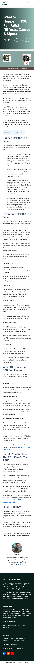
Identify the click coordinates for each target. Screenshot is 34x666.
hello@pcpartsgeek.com (15, 648)
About (4, 625)
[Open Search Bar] (22, 3)
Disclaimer (6, 627)
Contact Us (11, 625)
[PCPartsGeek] (4, 3)
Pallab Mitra (17, 554)
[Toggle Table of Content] (21, 132)
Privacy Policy (21, 625)
